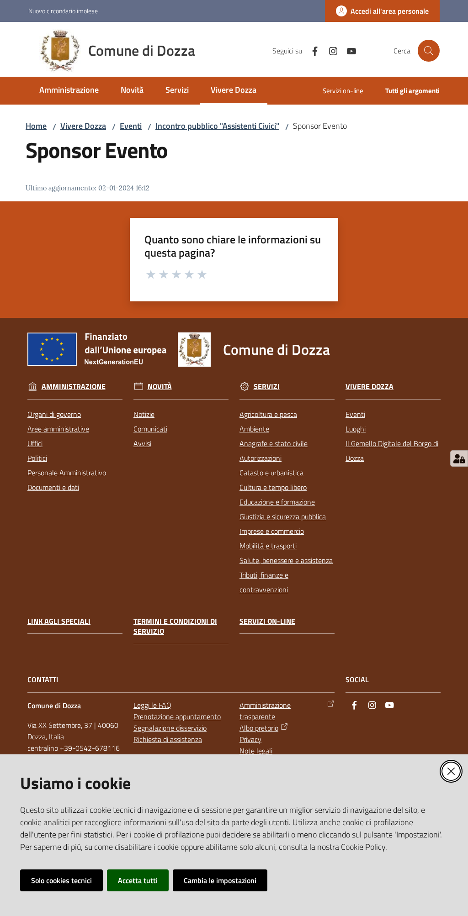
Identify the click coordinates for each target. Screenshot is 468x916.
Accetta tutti (138, 880)
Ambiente (254, 428)
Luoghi (356, 428)
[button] (429, 51)
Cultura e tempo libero (273, 487)
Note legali (255, 750)
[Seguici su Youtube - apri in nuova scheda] (348, 50)
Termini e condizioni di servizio (175, 626)
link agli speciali (58, 621)
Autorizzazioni (260, 458)
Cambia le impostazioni (220, 880)
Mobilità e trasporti (268, 545)
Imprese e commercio (271, 531)
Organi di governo (54, 414)
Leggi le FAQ (152, 705)
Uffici (35, 443)
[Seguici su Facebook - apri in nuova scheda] (311, 50)
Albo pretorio (258, 727)
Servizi (267, 386)
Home (36, 126)
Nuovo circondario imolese (63, 11)
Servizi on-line (267, 621)
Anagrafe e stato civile (273, 443)
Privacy (250, 739)
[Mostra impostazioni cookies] (459, 458)
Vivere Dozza (83, 126)
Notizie (143, 414)
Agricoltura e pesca (268, 414)
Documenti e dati (53, 487)
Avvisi (142, 443)
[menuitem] (69, 91)
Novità (160, 386)
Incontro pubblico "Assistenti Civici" (217, 126)
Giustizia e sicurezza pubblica (282, 516)
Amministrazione (74, 386)
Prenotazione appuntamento (177, 716)
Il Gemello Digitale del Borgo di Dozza (392, 450)
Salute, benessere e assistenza (286, 560)
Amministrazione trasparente (265, 711)
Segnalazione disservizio (170, 727)
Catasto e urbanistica (271, 472)
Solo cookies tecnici (61, 880)
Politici (37, 458)
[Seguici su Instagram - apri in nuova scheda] (329, 50)
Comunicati (150, 428)
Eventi (131, 126)
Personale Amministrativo (66, 472)
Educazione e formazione (277, 501)
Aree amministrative (58, 428)
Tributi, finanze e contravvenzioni (263, 582)
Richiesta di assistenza (167, 739)
